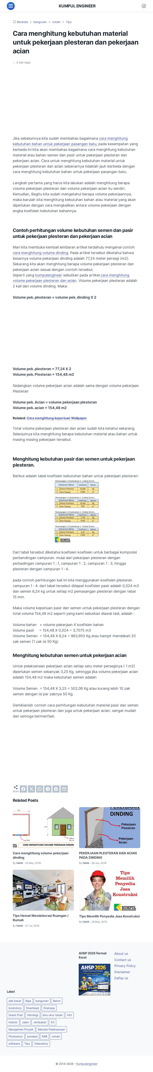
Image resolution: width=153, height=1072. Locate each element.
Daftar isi (121, 978)
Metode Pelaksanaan (51, 1029)
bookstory (15, 1008)
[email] (64, 789)
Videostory (41, 1043)
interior (13, 1022)
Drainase (49, 1008)
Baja (28, 1000)
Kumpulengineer (86, 1063)
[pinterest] (56, 789)
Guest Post (16, 1015)
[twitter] (31, 789)
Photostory (16, 1036)
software (14, 1043)
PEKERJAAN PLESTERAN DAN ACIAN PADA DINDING (108, 855)
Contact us (122, 960)
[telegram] (47, 789)
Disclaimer (122, 972)
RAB (44, 1036)
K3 (52, 1022)
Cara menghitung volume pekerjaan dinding (41, 855)
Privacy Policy (125, 966)
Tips (27, 1043)
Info (69, 1015)
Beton (57, 1000)
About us (121, 954)
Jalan (25, 1022)
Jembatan (39, 1022)
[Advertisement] (76, 98)
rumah (56, 1036)
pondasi (32, 1036)
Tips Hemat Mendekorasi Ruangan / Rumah (41, 918)
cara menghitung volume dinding (40, 253)
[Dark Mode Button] (143, 6)
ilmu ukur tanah (53, 1015)
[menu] (11, 6)
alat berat (15, 1000)
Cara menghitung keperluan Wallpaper (57, 418)
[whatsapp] (39, 789)
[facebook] (23, 789)
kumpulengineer (48, 275)
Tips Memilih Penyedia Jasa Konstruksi (109, 916)
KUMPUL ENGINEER (77, 6)
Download (32, 1008)
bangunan (42, 1000)
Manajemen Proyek (21, 1029)
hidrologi (32, 1015)
